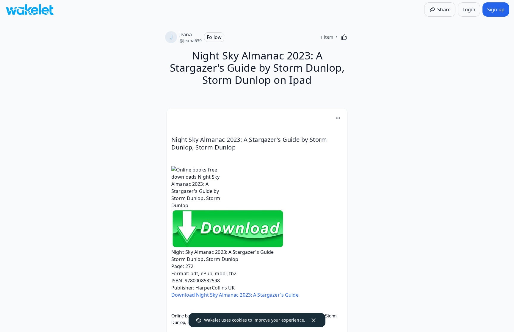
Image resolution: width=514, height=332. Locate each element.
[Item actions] (338, 118)
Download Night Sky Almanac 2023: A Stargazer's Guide (235, 295)
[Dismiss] (313, 320)
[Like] (344, 37)
